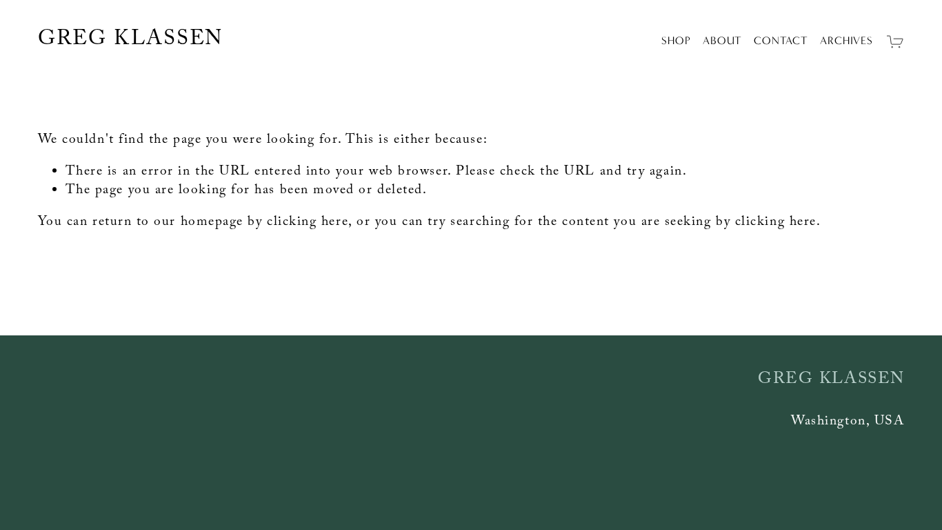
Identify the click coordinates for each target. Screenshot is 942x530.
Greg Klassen (130, 41)
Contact (781, 40)
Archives (846, 40)
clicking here (307, 223)
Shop (675, 40)
